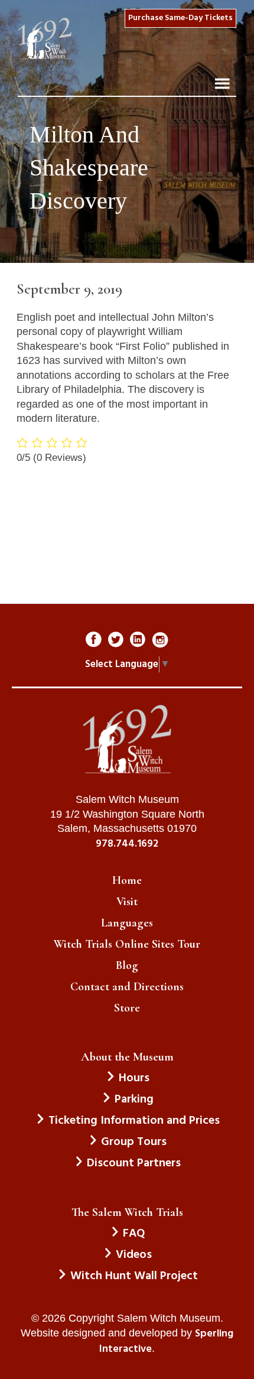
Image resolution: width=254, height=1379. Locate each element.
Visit (127, 902)
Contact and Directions (127, 987)
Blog (127, 965)
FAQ (134, 1233)
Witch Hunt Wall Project (134, 1276)
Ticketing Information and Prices (134, 1120)
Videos (134, 1254)
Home (127, 880)
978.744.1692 (127, 844)
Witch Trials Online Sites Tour (127, 944)
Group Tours (134, 1142)
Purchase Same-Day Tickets (180, 18)
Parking (134, 1099)
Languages (127, 923)
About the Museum (127, 1057)
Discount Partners (134, 1163)
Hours (134, 1078)
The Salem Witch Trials (127, 1212)
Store (127, 1008)
